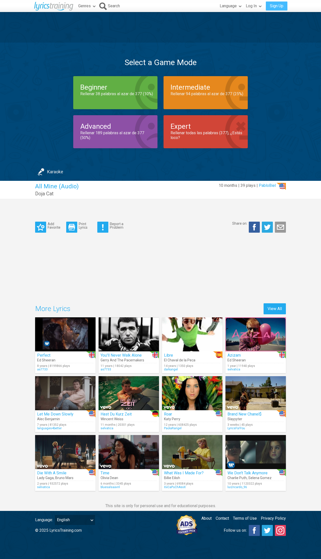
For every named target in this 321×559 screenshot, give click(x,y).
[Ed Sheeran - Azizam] (255, 334)
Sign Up (276, 6)
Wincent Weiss (112, 419)
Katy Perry (172, 419)
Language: (44, 519)
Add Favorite (54, 225)
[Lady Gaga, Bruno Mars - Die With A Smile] (65, 452)
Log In (251, 6)
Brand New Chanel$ (244, 414)
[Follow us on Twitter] (267, 530)
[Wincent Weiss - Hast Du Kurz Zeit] (129, 393)
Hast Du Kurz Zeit (116, 414)
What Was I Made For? (184, 473)
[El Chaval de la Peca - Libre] (192, 334)
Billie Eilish (172, 478)
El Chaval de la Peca (179, 360)
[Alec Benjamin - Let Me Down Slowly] (65, 393)
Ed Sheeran (46, 360)
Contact (222, 518)
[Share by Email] (280, 227)
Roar (168, 414)
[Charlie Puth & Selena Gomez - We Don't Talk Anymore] (255, 452)
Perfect (43, 355)
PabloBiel (267, 185)
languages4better (49, 428)
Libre (168, 355)
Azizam (234, 355)
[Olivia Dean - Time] (129, 452)
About (206, 518)
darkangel (171, 369)
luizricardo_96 (237, 487)
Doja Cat (44, 194)
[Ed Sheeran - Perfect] (65, 334)
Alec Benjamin (48, 419)
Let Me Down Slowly (55, 414)
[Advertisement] (160, 27)
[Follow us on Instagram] (280, 530)
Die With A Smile (51, 473)
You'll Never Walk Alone (121, 355)
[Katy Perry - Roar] (192, 393)
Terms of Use (245, 518)
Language (228, 6)
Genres (84, 6)
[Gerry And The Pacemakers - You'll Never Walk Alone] (129, 334)
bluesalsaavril (110, 487)
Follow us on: (235, 530)
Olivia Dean (109, 478)
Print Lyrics (83, 225)
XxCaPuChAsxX (175, 487)
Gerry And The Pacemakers (122, 360)
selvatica (233, 369)
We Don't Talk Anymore (247, 473)
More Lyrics (52, 309)
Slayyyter (234, 419)
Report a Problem (116, 225)
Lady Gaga (45, 478)
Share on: (239, 223)
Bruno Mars (64, 478)
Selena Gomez (260, 478)
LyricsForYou (236, 428)
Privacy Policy (273, 518)
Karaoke (55, 171)
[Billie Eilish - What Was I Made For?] (192, 452)
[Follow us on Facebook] (254, 530)
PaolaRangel (173, 428)
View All (275, 308)
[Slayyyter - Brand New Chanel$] (255, 393)
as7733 (42, 369)
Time (105, 473)
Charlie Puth (237, 478)
